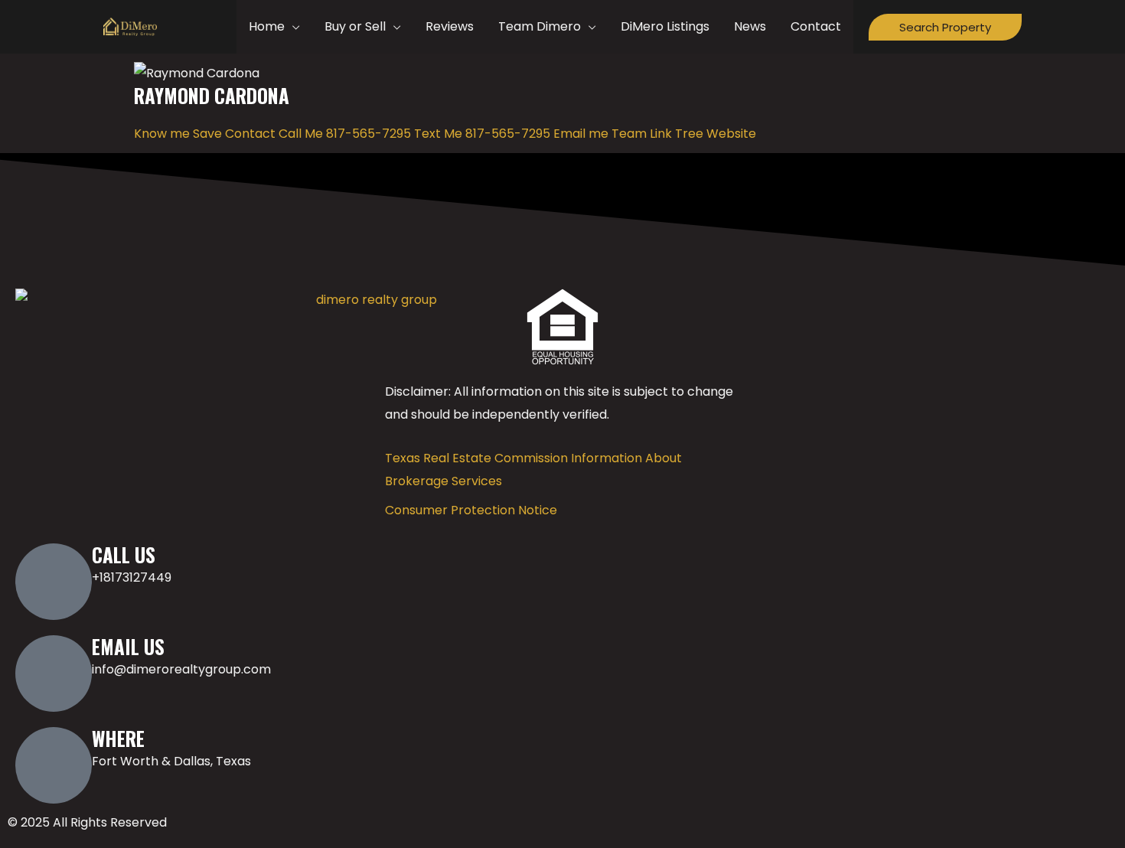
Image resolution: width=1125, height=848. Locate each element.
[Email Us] (53, 673)
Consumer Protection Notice (471, 510)
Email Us (128, 646)
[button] (945, 27)
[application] (292, 27)
